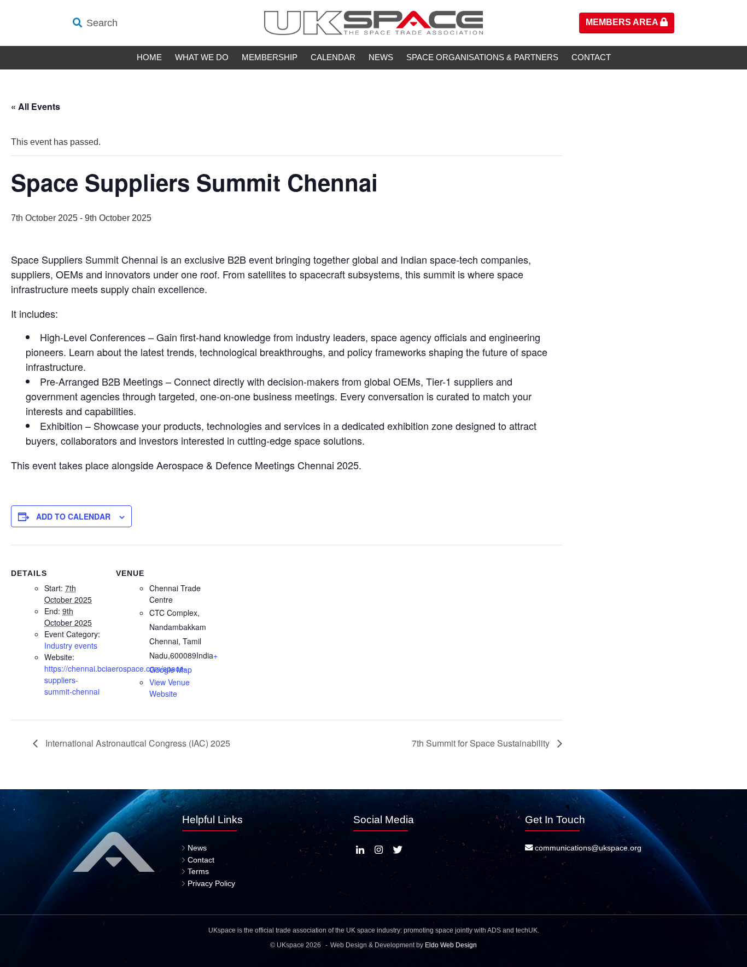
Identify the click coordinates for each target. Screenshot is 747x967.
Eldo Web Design (451, 945)
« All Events (35, 106)
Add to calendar (73, 516)
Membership (269, 57)
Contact (591, 57)
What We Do (202, 57)
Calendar (333, 57)
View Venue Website (169, 688)
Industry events (70, 645)
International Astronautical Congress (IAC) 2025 (136, 743)
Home (149, 57)
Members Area (623, 22)
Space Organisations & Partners (482, 57)
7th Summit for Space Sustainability (482, 743)
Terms (198, 871)
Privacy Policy (211, 883)
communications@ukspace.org (587, 847)
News (381, 57)
